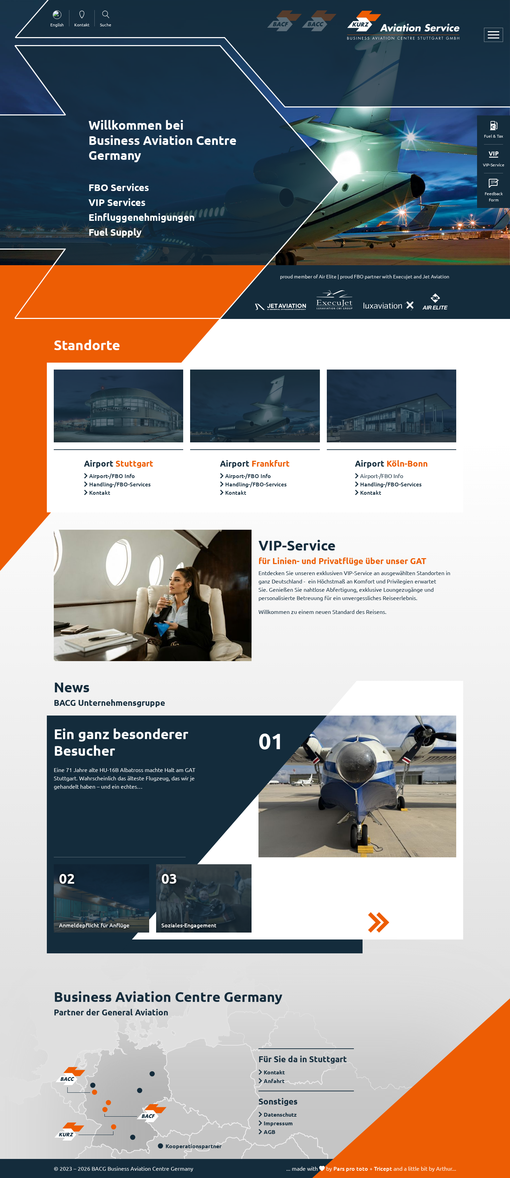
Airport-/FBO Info (112, 475)
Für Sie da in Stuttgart (302, 1059)
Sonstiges (278, 1101)
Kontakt (99, 492)
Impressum (278, 1123)
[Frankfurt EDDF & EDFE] (105, 1109)
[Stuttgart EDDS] (113, 1126)
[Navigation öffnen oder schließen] (493, 35)
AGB (269, 1131)
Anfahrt (274, 1080)
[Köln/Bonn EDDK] (94, 1092)
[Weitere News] (378, 922)
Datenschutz (280, 1114)
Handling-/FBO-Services (120, 484)
